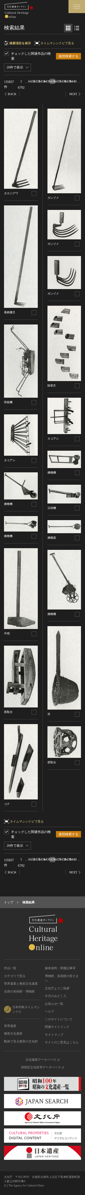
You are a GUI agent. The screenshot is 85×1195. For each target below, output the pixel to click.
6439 (68, 81)
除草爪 (51, 385)
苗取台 (8, 712)
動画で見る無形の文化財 (21, 1041)
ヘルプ (49, 1011)
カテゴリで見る (15, 976)
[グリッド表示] (68, 28)
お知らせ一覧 (54, 1004)
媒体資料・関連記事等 (60, 968)
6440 (73, 81)
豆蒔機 (51, 508)
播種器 (51, 537)
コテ (7, 804)
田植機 (8, 402)
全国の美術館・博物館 (19, 991)
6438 (62, 81)
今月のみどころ (55, 996)
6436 (52, 81)
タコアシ (9, 460)
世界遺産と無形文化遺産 (21, 983)
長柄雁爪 (9, 312)
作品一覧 (10, 968)
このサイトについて (58, 1019)
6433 (36, 81)
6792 (21, 87)
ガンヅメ (53, 197)
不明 (7, 633)
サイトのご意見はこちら (62, 1042)
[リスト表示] (76, 28)
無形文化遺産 (13, 1033)
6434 (42, 81)
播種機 (8, 504)
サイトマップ (54, 1034)
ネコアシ (53, 438)
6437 (57, 81)
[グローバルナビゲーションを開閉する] (76, 6)
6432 (31, 81)
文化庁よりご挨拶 (57, 988)
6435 (47, 81)
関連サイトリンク (57, 1027)
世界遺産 (10, 1026)
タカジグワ (11, 193)
